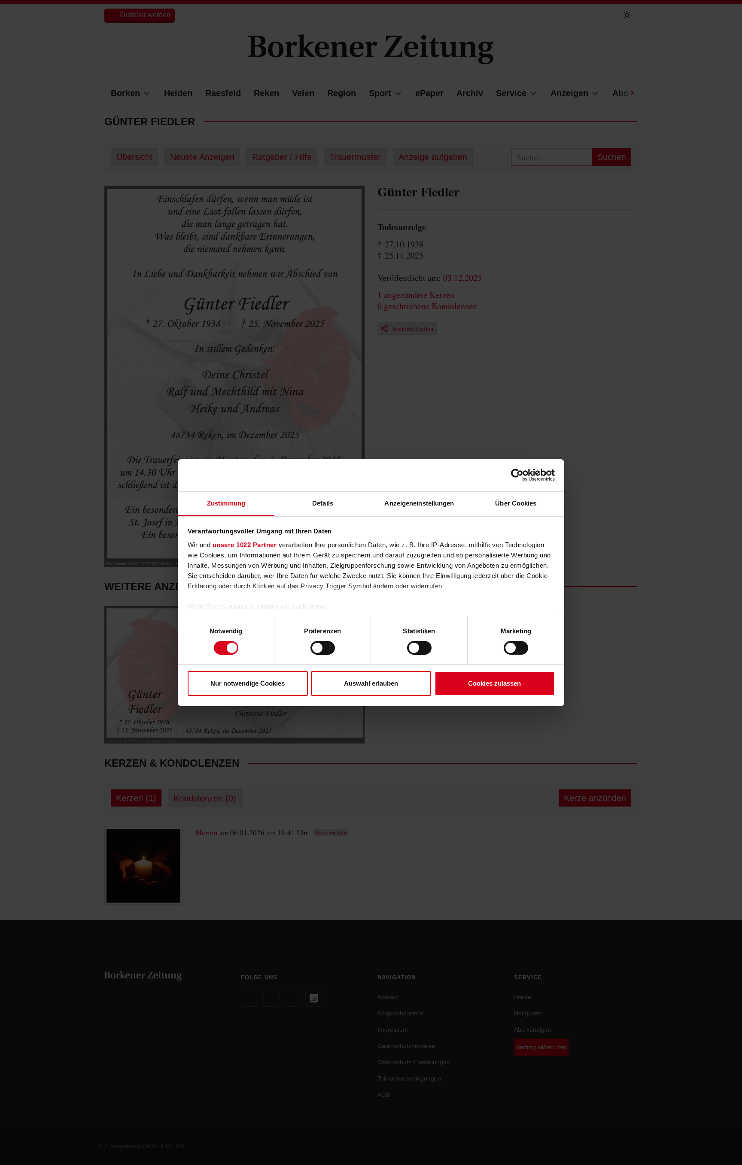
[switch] (322, 648)
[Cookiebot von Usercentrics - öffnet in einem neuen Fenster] (517, 475)
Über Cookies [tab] (515, 502)
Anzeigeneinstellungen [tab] (419, 502)
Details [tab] (322, 502)
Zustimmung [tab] (226, 502)
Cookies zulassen (494, 683)
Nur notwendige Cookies (247, 683)
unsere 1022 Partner (245, 544)
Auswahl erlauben (371, 683)
